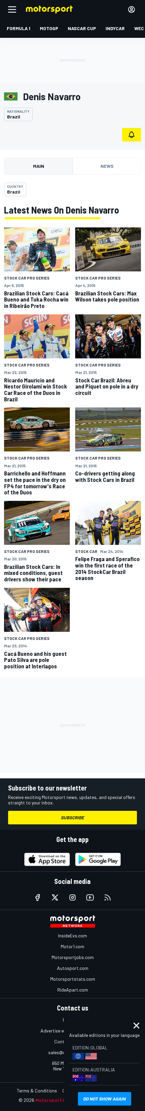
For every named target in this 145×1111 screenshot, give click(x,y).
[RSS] (107, 897)
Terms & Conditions (37, 1090)
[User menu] (131, 9)
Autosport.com (72, 968)
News (107, 166)
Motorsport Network (58, 1100)
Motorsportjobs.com (73, 957)
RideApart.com (72, 990)
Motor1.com (72, 946)
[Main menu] (12, 9)
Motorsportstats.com (72, 979)
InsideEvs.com (72, 935)
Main (38, 166)
